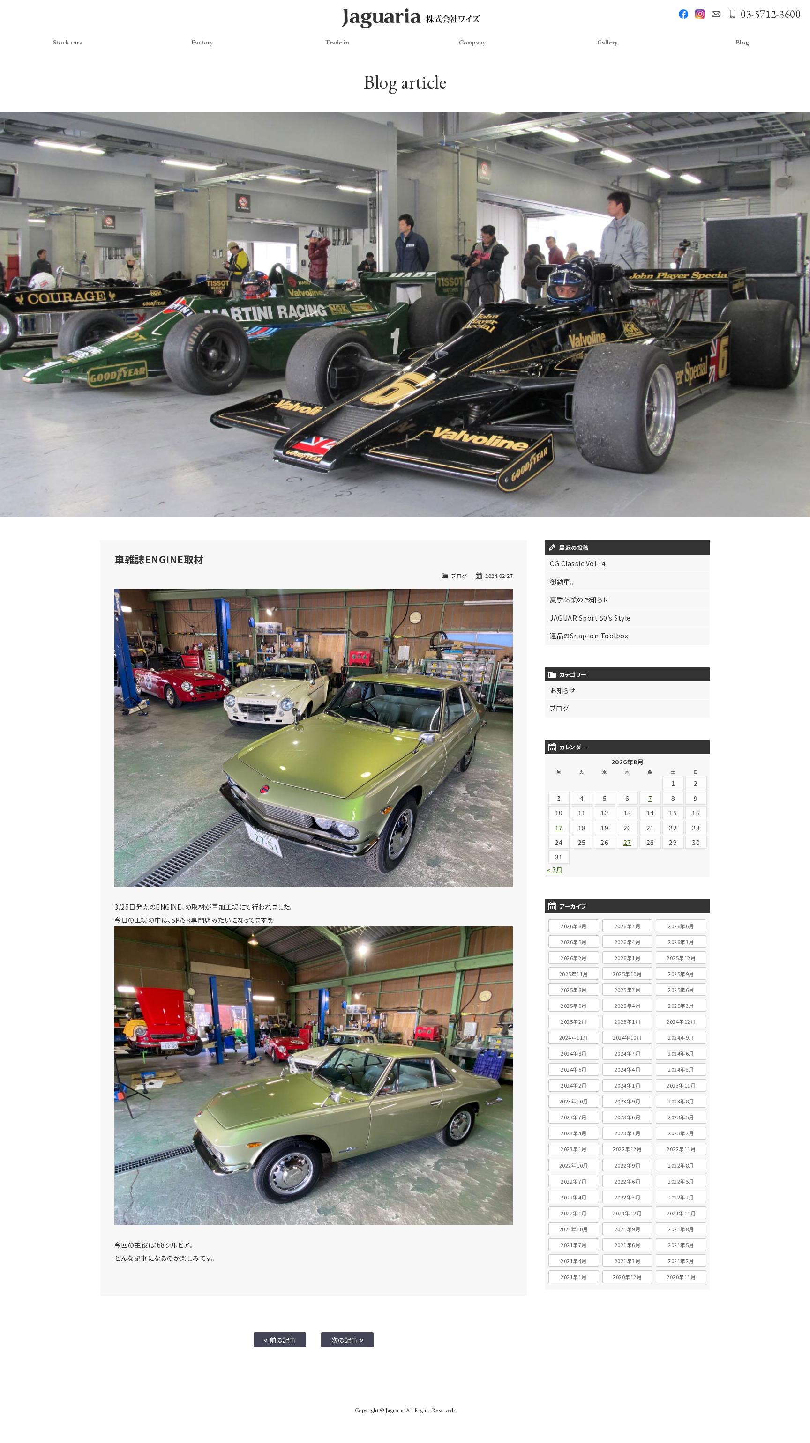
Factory (202, 42)
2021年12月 (627, 1213)
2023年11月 (681, 1085)
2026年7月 (628, 926)
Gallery (607, 42)
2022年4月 (574, 1197)
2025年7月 (628, 989)
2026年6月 (681, 926)
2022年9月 (628, 1165)
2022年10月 (573, 1165)
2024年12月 (681, 1021)
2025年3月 (681, 1005)
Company (472, 42)
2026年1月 (628, 958)
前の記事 (282, 1340)
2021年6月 (628, 1245)
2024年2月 (574, 1085)
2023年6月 (628, 1117)
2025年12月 (681, 958)
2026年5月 (574, 942)
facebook (683, 14)
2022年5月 (681, 1181)
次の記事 (345, 1340)
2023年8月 (681, 1101)
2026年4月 (628, 942)
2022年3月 (628, 1197)
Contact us (716, 14)
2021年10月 (573, 1229)
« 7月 (555, 869)
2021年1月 (574, 1276)
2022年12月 (627, 1149)
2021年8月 (681, 1229)
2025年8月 (574, 989)
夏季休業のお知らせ (579, 599)
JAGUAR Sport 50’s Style (590, 617)
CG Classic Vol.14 (578, 563)
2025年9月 (681, 973)
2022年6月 (628, 1181)
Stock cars (67, 42)
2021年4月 (574, 1261)
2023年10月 (573, 1101)
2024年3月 (681, 1069)
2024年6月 (681, 1053)
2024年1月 (628, 1085)
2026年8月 (574, 926)
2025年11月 (573, 973)
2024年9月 (681, 1037)
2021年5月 (681, 1245)
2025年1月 (628, 1021)
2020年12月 (627, 1276)
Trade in (337, 42)
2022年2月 (681, 1197)
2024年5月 (574, 1069)
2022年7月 (574, 1181)
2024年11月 (573, 1037)
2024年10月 (627, 1037)
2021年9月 (628, 1229)
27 (627, 842)
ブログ (459, 575)
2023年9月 (628, 1101)
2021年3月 (628, 1261)
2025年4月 (628, 1005)
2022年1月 (574, 1213)
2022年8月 (681, 1165)
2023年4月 (574, 1133)
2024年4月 (628, 1069)
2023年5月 (681, 1117)
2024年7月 (628, 1053)
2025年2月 (574, 1021)
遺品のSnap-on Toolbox (589, 635)
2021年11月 (681, 1213)
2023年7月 (574, 1117)
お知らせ (562, 690)
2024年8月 (574, 1053)
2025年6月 (681, 989)
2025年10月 (627, 973)
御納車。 (562, 581)
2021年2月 (681, 1261)
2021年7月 (574, 1245)
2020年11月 (681, 1276)
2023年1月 (574, 1149)
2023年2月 (681, 1133)
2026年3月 (681, 942)
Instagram (700, 14)
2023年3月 (628, 1133)
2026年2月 (574, 958)
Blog (742, 42)
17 (559, 827)
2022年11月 (681, 1149)
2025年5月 (574, 1005)
